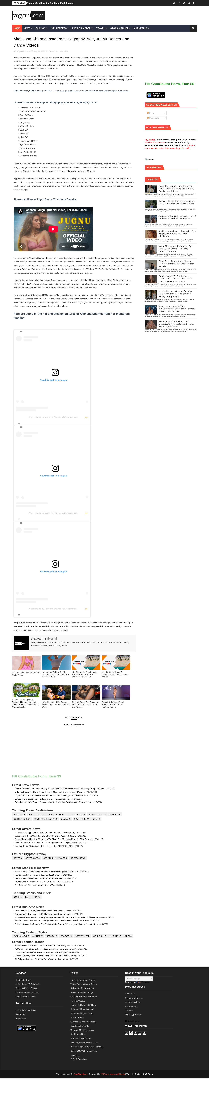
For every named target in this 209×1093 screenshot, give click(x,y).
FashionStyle (21, 936)
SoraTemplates (80, 1074)
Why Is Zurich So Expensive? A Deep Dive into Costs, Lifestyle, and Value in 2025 (51, 795)
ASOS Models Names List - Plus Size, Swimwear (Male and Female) (45, 949)
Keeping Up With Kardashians (83, 1051)
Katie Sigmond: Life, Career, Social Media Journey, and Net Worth (56, 704)
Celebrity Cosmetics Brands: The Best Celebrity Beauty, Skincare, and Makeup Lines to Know (57, 924)
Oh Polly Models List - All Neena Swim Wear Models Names (41, 959)
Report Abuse (132, 1021)
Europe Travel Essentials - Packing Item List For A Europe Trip (43, 799)
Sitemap (129, 1010)
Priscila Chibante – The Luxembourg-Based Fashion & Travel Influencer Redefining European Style (59, 789)
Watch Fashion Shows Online (83, 984)
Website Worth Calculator (27, 992)
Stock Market (119, 28)
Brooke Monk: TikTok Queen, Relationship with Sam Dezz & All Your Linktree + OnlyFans (176, 278)
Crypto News (78, 858)
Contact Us (130, 993)
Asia (31, 814)
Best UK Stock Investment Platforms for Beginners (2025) (40, 878)
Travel (100, 28)
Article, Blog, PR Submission (28, 984)
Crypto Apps (32, 858)
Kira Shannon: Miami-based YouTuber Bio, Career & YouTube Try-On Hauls (84, 674)
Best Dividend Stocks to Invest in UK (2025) (34, 885)
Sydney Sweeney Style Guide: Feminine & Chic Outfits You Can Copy (46, 956)
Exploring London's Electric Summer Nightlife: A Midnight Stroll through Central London (54, 802)
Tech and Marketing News (82, 1030)
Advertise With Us (133, 1002)
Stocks (18, 897)
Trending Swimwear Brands (82, 980)
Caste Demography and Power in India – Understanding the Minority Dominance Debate (176, 188)
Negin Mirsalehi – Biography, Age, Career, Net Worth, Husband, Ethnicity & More (176, 248)
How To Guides (77, 1017)
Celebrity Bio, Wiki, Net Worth (83, 996)
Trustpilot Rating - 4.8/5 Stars (139, 1074)
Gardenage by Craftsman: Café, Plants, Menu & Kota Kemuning (43, 914)
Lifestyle (51, 936)
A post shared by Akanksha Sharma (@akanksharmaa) (53, 417)
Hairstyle (115, 936)
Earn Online (21, 1018)
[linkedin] (194, 3)
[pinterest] (184, 3)
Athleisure (99, 936)
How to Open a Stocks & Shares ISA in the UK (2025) (38, 882)
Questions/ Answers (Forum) (83, 1022)
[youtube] (174, 3)
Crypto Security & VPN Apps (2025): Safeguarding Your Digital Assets (46, 842)
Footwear (66, 936)
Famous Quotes (77, 1001)
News (27, 28)
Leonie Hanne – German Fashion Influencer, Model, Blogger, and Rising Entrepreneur (175, 293)
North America (22, 819)
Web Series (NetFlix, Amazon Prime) (86, 1047)
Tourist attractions (46, 819)
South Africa (81, 819)
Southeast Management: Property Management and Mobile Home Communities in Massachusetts (25, 703)
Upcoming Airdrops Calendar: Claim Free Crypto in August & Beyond (45, 836)
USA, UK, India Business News (84, 1042)
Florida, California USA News (83, 1005)
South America (97, 814)
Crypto (18, 858)
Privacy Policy (131, 1006)
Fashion (40, 28)
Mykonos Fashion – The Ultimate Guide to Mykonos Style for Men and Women (50, 792)
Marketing (140, 28)
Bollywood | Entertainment (82, 988)
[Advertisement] (126, 15)
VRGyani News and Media (113, 1074)
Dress (128, 936)
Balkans (66, 819)
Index (37, 897)
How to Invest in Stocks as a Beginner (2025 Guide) (38, 875)
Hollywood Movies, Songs (81, 1013)
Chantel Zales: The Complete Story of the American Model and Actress (85, 704)
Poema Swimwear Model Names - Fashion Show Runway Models (113, 704)
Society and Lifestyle (79, 1026)
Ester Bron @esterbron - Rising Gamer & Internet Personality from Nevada (176, 263)
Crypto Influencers (55, 858)
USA (66, 51)
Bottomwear (82, 936)
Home (17, 28)
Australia (19, 814)
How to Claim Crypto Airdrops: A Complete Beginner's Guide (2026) (45, 832)
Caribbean (115, 814)
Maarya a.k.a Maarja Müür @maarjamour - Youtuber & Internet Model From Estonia (177, 308)
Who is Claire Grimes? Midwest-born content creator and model (115, 674)
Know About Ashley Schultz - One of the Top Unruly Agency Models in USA (55, 674)
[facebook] (179, 3)
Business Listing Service (26, 988)
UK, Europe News (78, 1034)
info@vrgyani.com (133, 1014)
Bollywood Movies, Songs (81, 992)
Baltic (96, 819)
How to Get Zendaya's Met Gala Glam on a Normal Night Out (42, 952)
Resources (20, 1014)
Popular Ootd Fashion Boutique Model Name (50, 3)
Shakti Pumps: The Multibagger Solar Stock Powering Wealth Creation (46, 871)
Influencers (59, 28)
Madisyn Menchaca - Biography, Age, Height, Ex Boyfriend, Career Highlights (178, 233)
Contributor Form (23, 980)
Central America (57, 814)
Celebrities (53, 51)
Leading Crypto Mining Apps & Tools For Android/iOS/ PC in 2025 (44, 846)
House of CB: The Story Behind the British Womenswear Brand (43, 911)
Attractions (78, 814)
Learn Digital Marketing (26, 1010)
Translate (146, 982)
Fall (27, 897)
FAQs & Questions (78, 1059)
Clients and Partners (134, 998)
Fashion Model (81, 28)
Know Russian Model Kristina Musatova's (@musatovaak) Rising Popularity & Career (176, 324)
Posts (151, 113)
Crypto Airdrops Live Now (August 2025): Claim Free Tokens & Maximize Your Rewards (54, 839)
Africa (40, 814)
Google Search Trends (26, 996)
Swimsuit (37, 936)
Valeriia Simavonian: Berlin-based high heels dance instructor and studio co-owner (52, 921)
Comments (154, 118)
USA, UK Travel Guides (80, 1038)
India (61, 51)
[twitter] (189, 3)
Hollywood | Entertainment (82, 1009)
